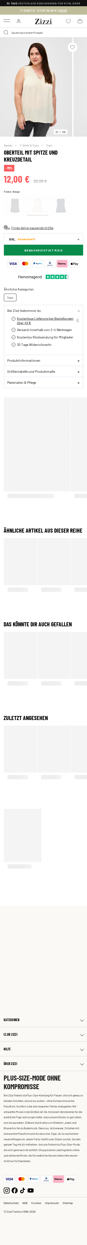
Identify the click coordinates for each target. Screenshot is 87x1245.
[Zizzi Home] (43, 20)
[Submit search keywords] (6, 32)
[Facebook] (15, 1190)
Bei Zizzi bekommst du (24, 310)
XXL (22, 239)
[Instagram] (7, 1190)
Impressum (52, 1203)
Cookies (36, 1203)
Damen (8, 145)
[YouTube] (31, 1190)
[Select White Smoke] (38, 205)
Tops (49, 145)
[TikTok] (23, 1190)
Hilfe (7, 1049)
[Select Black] (15, 205)
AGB (25, 1203)
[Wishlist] (72, 47)
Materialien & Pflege (21, 382)
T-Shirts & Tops (29, 145)
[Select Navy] (61, 205)
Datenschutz (11, 1203)
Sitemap (68, 1203)
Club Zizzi (10, 1034)
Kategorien (11, 1020)
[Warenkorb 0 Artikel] (80, 21)
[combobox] (43, 32)
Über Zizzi (10, 1064)
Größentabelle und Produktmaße (31, 371)
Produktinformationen (23, 360)
